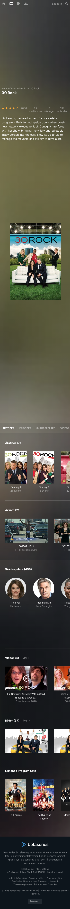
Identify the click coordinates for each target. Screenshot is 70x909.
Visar (13, 88)
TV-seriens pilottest (22, 884)
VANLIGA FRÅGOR (36, 872)
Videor (64, 428)
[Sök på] (67, 4)
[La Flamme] (15, 795)
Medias (32, 881)
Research (53, 881)
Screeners (42, 881)
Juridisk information (17, 878)
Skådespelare (45, 428)
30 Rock (35, 88)
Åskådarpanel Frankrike (45, 884)
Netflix (23, 88)
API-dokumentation (16, 872)
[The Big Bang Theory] (43, 795)
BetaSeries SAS (19, 881)
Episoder (25, 428)
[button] (15, 609)
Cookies (33, 878)
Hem (4, 88)
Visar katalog (27, 869)
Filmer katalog (42, 869)
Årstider (8, 428)
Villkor (42, 878)
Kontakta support (55, 872)
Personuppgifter (54, 878)
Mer (24, 658)
